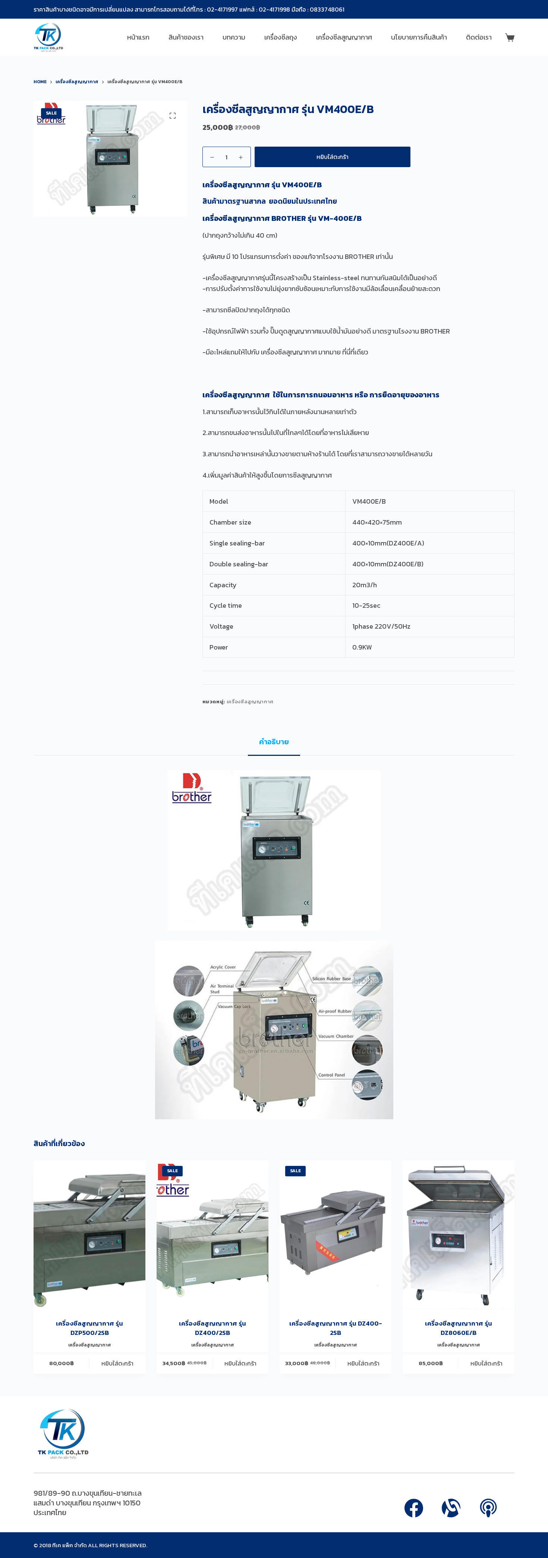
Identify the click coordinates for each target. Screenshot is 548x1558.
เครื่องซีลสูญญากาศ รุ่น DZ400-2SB (335, 1328)
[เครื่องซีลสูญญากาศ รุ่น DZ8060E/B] (458, 1235)
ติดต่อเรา (479, 37)
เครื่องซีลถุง (280, 37)
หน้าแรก (138, 37)
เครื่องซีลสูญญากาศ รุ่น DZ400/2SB (212, 1328)
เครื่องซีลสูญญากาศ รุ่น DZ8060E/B (458, 1328)
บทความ (234, 37)
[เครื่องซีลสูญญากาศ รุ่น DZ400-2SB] (335, 1235)
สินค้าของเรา (186, 37)
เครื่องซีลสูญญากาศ (344, 37)
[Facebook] (413, 1508)
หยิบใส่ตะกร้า (332, 156)
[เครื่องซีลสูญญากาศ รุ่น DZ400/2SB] (212, 1235)
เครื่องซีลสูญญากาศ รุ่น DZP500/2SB (89, 1328)
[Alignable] (451, 1508)
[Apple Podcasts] (488, 1508)
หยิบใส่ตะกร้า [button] (117, 1363)
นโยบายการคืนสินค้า (419, 37)
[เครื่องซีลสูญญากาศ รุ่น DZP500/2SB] (89, 1235)
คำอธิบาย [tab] (274, 741)
